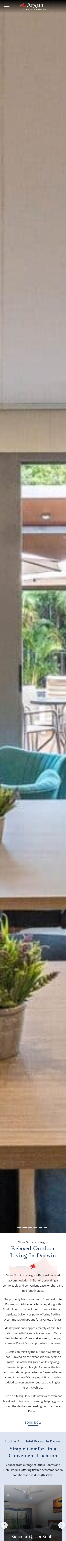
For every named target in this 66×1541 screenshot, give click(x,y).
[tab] (19, 1227)
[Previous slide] (4, 1525)
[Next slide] (61, 1525)
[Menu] (6, 6)
